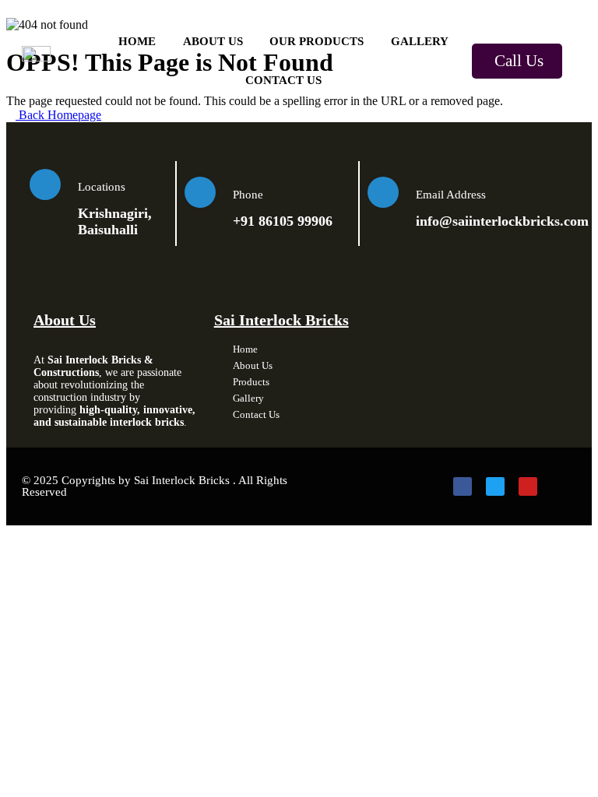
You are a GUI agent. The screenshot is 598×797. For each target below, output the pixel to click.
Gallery (419, 41)
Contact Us (283, 80)
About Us (213, 41)
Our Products (316, 41)
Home (137, 41)
